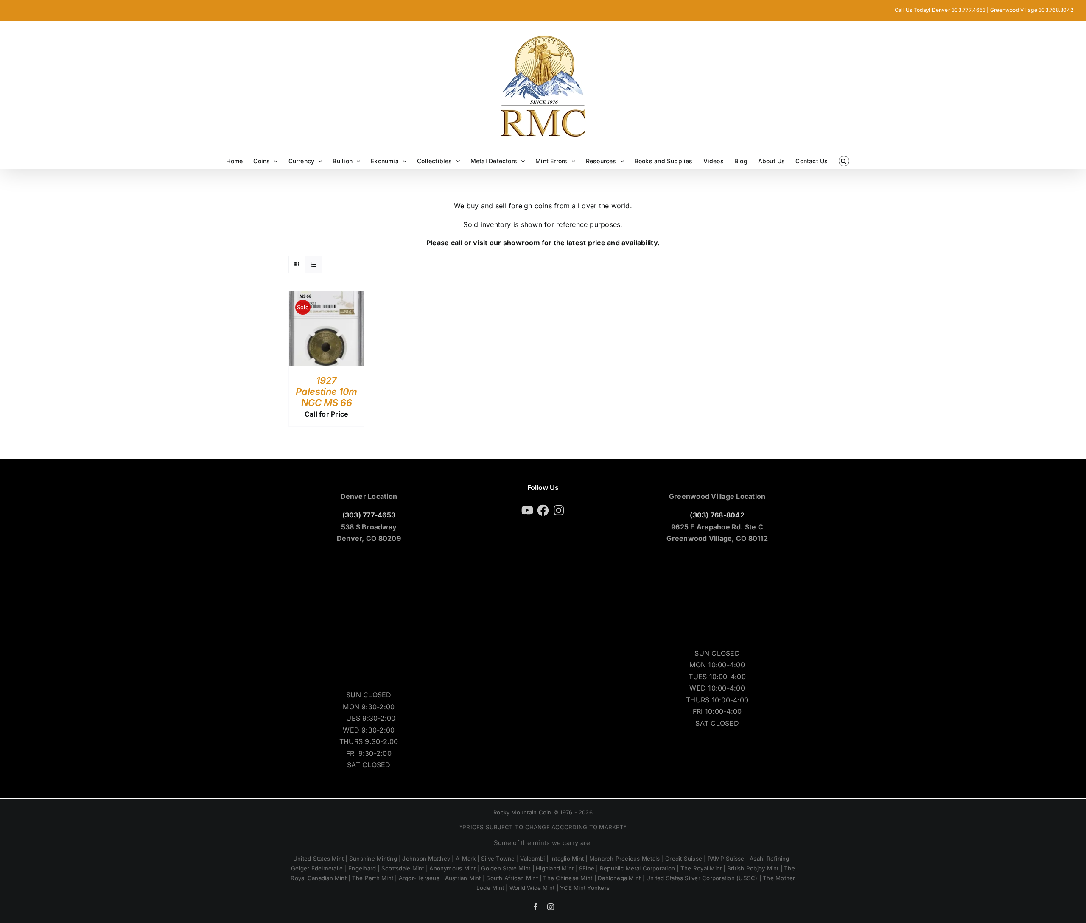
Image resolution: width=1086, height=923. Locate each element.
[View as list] (313, 264)
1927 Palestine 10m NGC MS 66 (326, 391)
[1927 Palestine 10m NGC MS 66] (326, 297)
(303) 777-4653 (368, 515)
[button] (844, 161)
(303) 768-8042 (717, 515)
